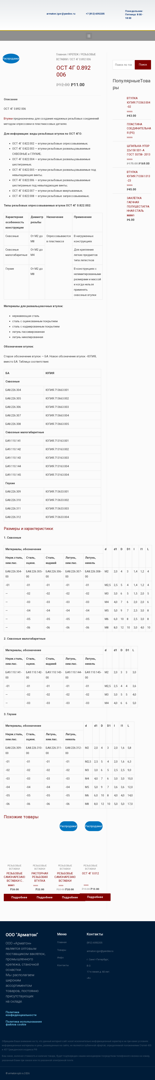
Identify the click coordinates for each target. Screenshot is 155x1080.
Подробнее (19, 897)
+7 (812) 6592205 (95, 13)
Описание (11, 99)
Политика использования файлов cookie (24, 1023)
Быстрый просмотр (14, 858)
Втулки (8, 118)
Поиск (143, 64)
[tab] (11, 99)
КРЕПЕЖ (74, 54)
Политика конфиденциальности (21, 1014)
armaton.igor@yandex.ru (60, 13)
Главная (61, 54)
